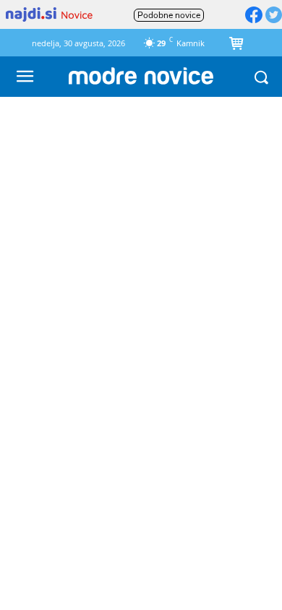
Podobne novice (168, 15)
